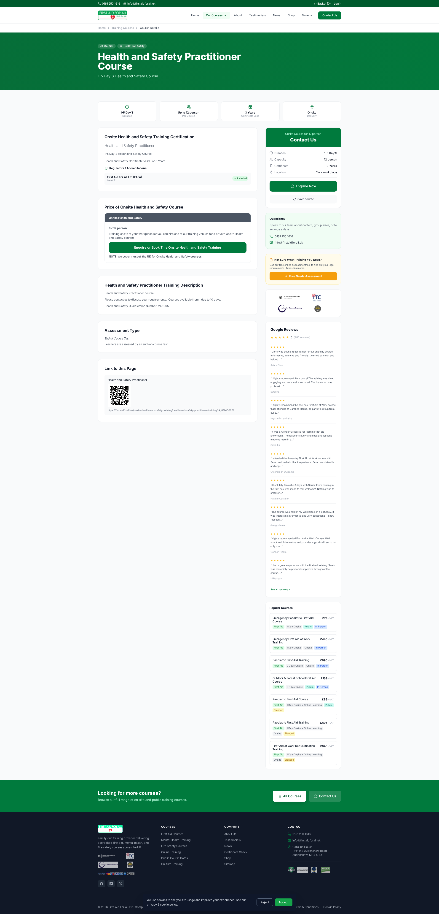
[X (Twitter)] (120, 883)
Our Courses (214, 15)
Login (337, 3)
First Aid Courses (172, 834)
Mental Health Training (176, 840)
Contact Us (329, 15)
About (238, 15)
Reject (265, 902)
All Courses (292, 796)
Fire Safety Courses (174, 846)
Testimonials (257, 15)
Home (195, 15)
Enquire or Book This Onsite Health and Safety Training (177, 247)
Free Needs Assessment (305, 276)
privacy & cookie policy (162, 904)
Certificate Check (235, 852)
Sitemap (229, 864)
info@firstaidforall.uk (141, 3)
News (277, 15)
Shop (291, 15)
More (305, 15)
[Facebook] (101, 883)
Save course (305, 199)
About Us (230, 834)
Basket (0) (324, 3)
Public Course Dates (174, 858)
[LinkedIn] (111, 883)
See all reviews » (280, 589)
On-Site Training (172, 864)
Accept (283, 902)
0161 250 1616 (111, 3)
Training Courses (123, 28)
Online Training (171, 852)
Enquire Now (306, 186)
